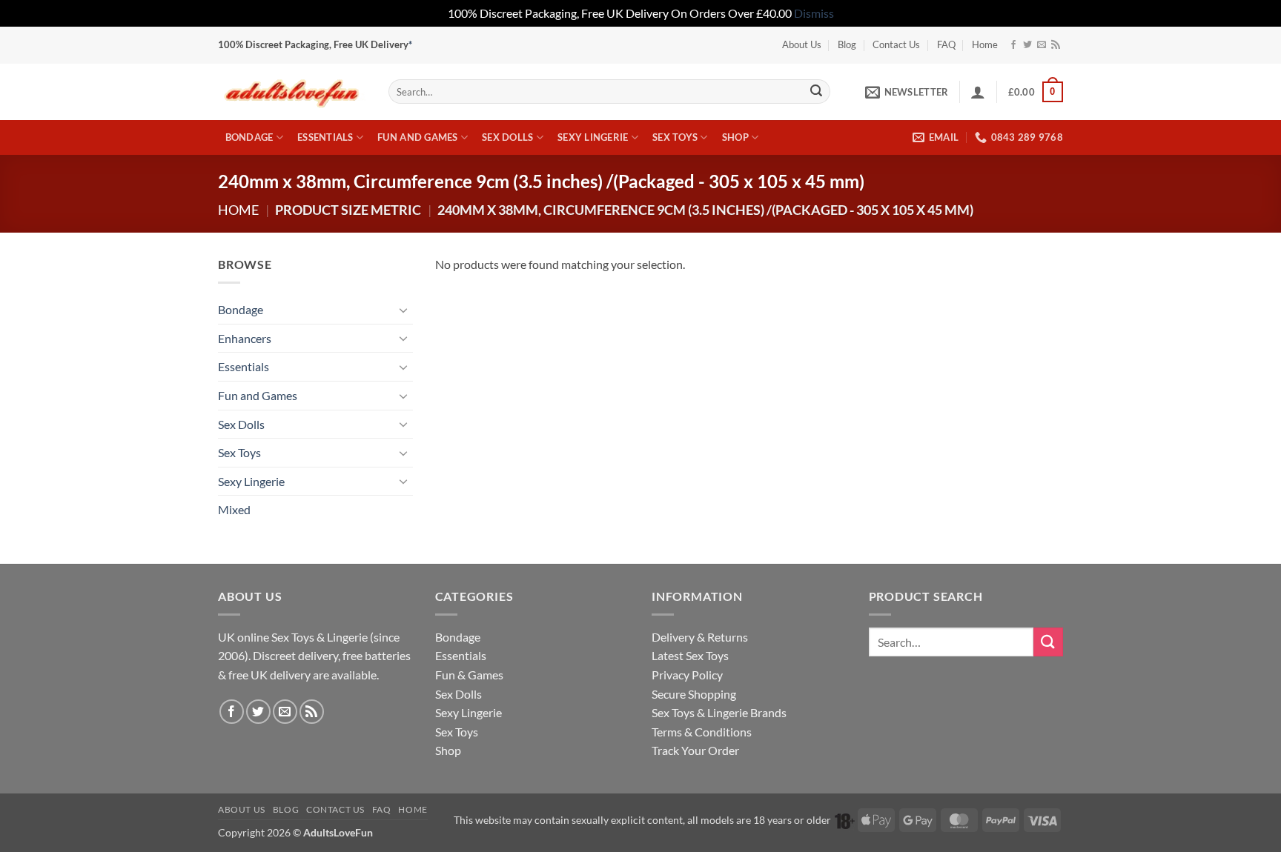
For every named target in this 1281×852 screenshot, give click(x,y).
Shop (735, 137)
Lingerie (347, 637)
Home (985, 44)
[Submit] (816, 91)
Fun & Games (469, 675)
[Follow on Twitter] (1027, 45)
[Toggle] (404, 310)
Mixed (234, 509)
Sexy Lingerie (592, 137)
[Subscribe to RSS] (1055, 45)
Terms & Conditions (702, 732)
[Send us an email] (1041, 45)
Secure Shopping (694, 694)
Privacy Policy (687, 675)
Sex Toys (675, 137)
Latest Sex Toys (690, 655)
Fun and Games (417, 137)
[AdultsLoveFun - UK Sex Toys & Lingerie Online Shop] (292, 91)
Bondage (249, 137)
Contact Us (896, 44)
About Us (801, 44)
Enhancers (244, 338)
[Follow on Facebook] (1013, 45)
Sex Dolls (507, 137)
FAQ (946, 44)
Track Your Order (695, 750)
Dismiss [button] (814, 13)
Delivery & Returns (700, 637)
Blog (847, 44)
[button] (906, 92)
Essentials (325, 137)
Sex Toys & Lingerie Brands (719, 712)
